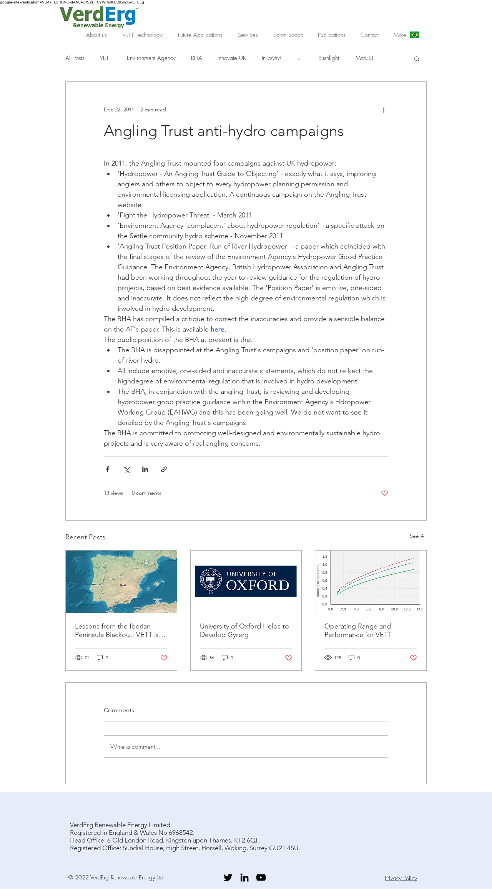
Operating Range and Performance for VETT (358, 630)
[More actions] (383, 109)
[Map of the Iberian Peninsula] (121, 582)
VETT (105, 58)
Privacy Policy (401, 878)
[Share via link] (164, 469)
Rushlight (329, 58)
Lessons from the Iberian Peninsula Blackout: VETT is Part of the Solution (117, 630)
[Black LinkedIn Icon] (244, 877)
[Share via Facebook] (107, 469)
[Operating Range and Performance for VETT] (370, 582)
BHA (196, 58)
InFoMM (271, 58)
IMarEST (364, 58)
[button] (142, 35)
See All (418, 535)
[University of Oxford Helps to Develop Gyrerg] (246, 582)
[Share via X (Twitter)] (126, 469)
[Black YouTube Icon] (261, 877)
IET (299, 58)
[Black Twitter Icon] (228, 877)
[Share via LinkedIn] (145, 469)
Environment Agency (151, 58)
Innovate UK (232, 58)
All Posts (75, 58)
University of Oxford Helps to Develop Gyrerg (244, 630)
